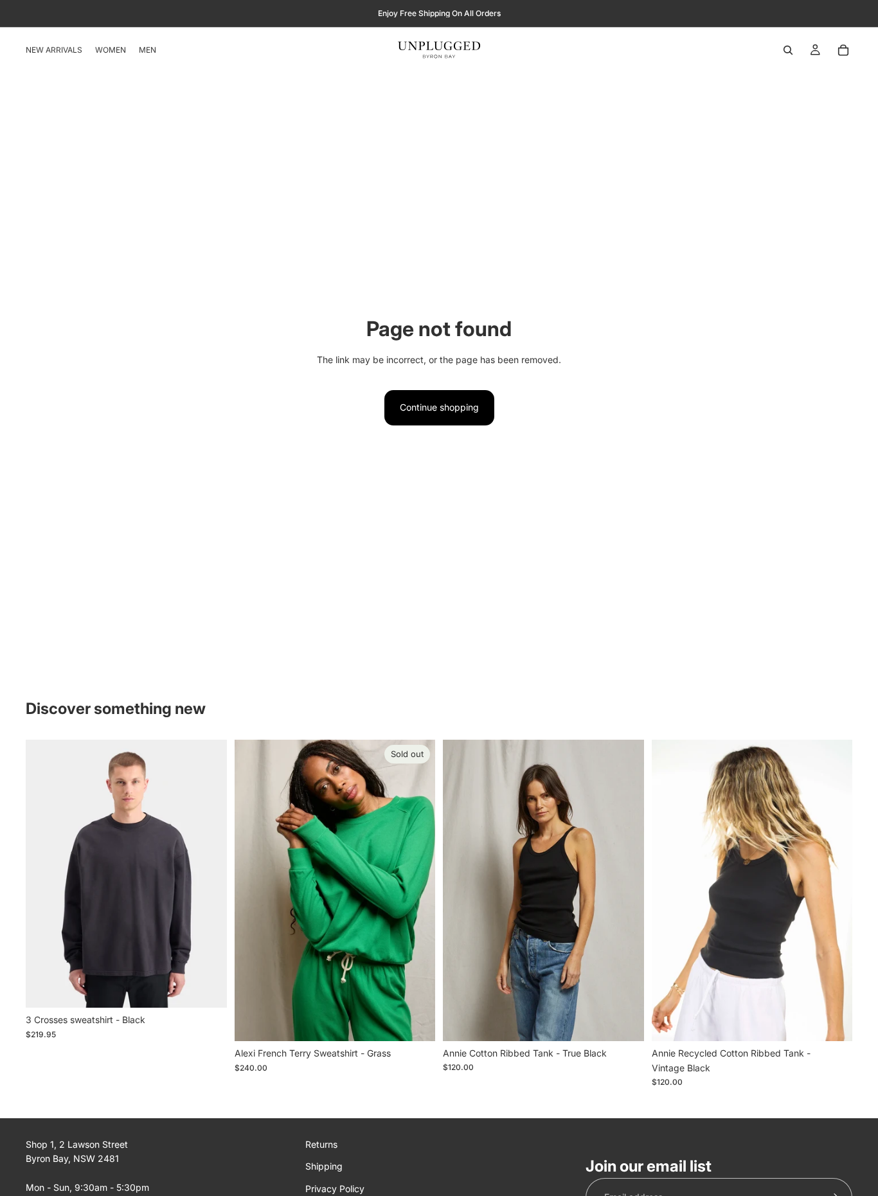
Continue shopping (439, 407)
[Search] (788, 50)
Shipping (324, 1166)
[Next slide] (207, 874)
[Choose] (207, 987)
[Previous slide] (45, 874)
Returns (321, 1144)
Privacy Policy (334, 1188)
